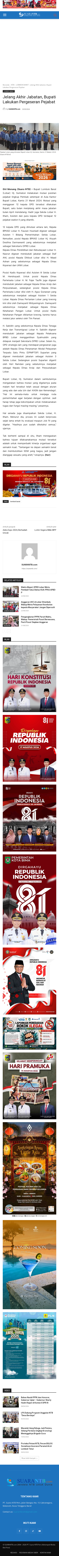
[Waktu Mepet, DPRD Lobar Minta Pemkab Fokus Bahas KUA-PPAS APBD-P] (11, 591)
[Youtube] (39, 1531)
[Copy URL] (33, 116)
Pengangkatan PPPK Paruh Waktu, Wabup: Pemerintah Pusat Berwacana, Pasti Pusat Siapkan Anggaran (38, 619)
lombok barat (15, 501)
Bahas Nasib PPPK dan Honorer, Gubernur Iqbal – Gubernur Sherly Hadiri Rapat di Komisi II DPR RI (36, 1400)
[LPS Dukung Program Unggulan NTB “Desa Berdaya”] (11, 1417)
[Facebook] (14, 116)
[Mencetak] (27, 116)
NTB (12, 85)
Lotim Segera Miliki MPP (45, 530)
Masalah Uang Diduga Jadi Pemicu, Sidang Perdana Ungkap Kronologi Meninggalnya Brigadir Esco (36, 1431)
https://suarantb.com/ (29, 569)
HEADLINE (7, 625)
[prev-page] (4, 631)
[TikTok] (33, 1531)
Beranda (6, 85)
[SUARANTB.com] (4, 109)
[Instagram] (26, 1531)
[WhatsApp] (20, 116)
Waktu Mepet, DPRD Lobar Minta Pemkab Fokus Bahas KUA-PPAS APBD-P (38, 590)
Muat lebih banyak (29, 1458)
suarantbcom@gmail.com (25, 1511)
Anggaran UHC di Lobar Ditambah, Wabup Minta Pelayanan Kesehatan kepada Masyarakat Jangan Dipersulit (38, 604)
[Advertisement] (29, 49)
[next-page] (9, 631)
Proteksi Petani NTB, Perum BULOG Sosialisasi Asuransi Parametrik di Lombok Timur (37, 1446)
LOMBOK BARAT (22, 85)
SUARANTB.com (14, 109)
